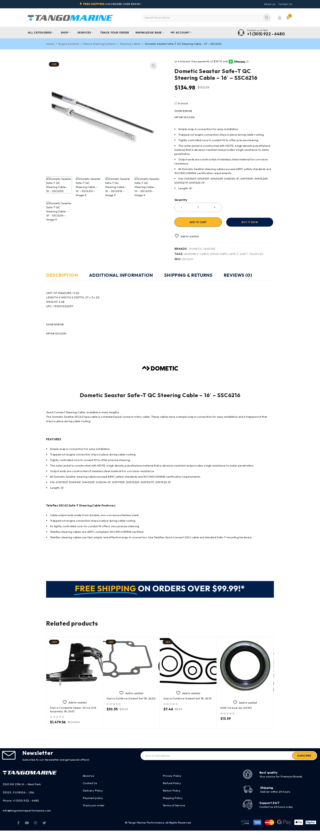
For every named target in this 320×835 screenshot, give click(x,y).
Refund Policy (172, 783)
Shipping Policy (173, 798)
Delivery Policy (93, 790)
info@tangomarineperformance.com (27, 810)
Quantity (180, 200)
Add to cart (198, 222)
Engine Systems (68, 44)
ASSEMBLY (191, 254)
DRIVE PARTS (219, 254)
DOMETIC (195, 248)
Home (50, 44)
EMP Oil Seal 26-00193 (236, 708)
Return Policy (171, 790)
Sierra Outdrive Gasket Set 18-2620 (131, 698)
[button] (153, 65)
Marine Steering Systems (99, 44)
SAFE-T (234, 254)
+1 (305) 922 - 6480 (266, 34)
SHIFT (244, 254)
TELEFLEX (256, 254)
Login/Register (280, 18)
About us (269, 4)
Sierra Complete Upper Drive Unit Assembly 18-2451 (73, 709)
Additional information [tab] (121, 275)
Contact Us (285, 4)
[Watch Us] (27, 822)
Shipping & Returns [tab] (188, 275)
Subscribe (304, 755)
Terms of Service (174, 805)
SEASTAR (209, 248)
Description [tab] (62, 275)
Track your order (93, 805)
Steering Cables (130, 44)
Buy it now (249, 222)
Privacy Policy (172, 775)
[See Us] (35, 822)
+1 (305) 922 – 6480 (26, 800)
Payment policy (93, 798)
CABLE (204, 254)
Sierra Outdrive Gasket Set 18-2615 (188, 698)
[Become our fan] (18, 822)
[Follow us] (44, 822)
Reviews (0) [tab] (238, 275)
